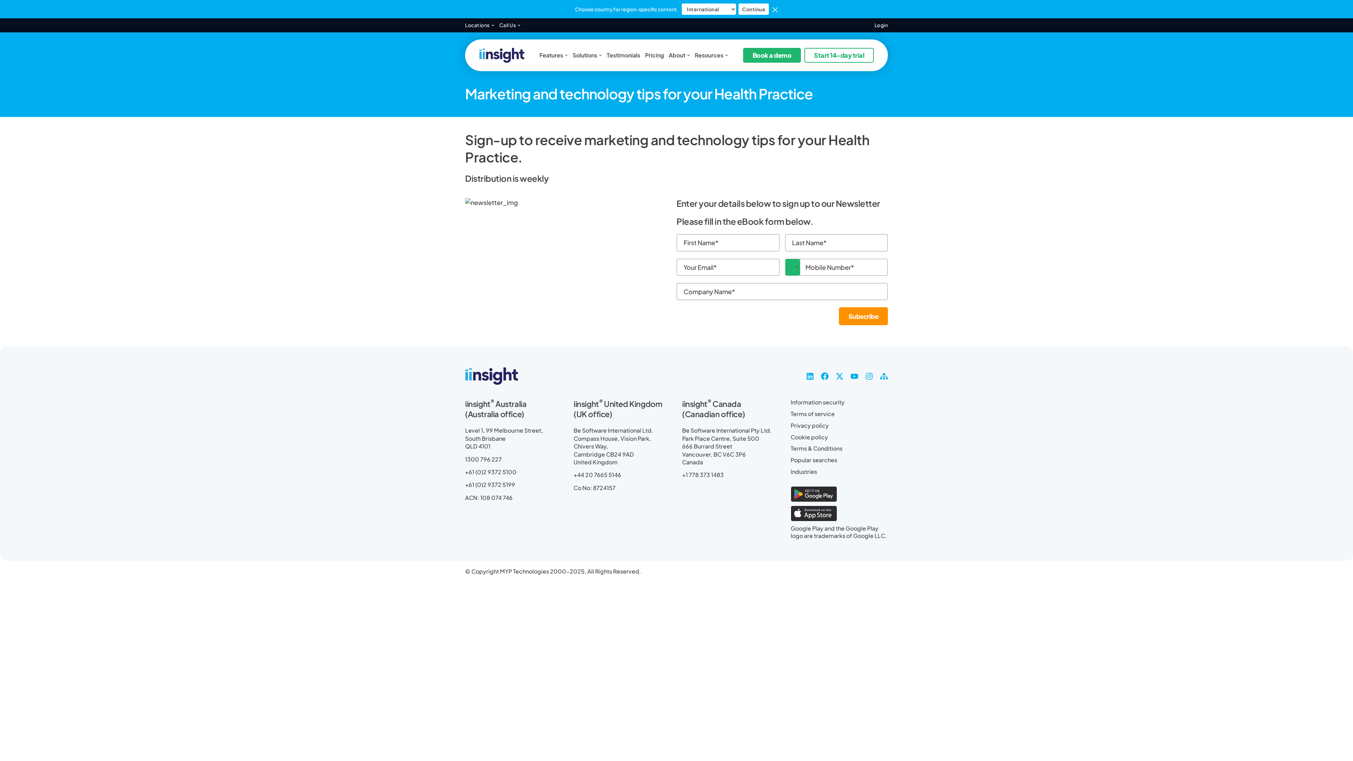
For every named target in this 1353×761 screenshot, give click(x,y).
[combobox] (792, 267)
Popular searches (814, 460)
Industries (804, 471)
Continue (753, 9)
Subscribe (863, 316)
